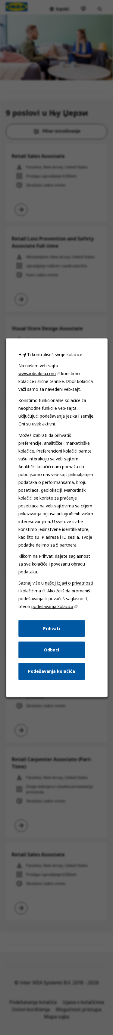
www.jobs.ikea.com (37, 373)
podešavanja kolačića (52, 606)
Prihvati (51, 628)
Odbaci (51, 649)
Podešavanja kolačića (51, 671)
